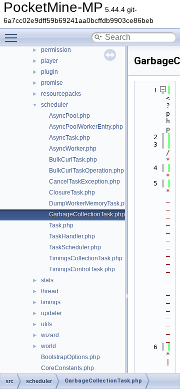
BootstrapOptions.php (70, 357)
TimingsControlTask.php (82, 269)
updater (51, 313)
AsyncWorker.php (72, 148)
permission (56, 49)
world (48, 346)
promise (52, 82)
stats (47, 280)
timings (50, 302)
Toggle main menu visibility (13, 37)
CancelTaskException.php (84, 181)
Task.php (61, 225)
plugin (49, 71)
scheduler (54, 104)
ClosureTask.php (72, 192)
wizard (50, 335)
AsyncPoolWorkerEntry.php (86, 126)
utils (46, 324)
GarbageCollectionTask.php (87, 214)
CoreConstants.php (67, 368)
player (49, 60)
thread (49, 291)
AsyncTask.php (69, 137)
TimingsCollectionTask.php (85, 258)
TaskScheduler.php (75, 247)
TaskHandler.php (72, 236)
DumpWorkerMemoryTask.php (90, 203)
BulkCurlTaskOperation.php (86, 170)
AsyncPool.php (69, 115)
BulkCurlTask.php (73, 159)
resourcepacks (61, 93)
